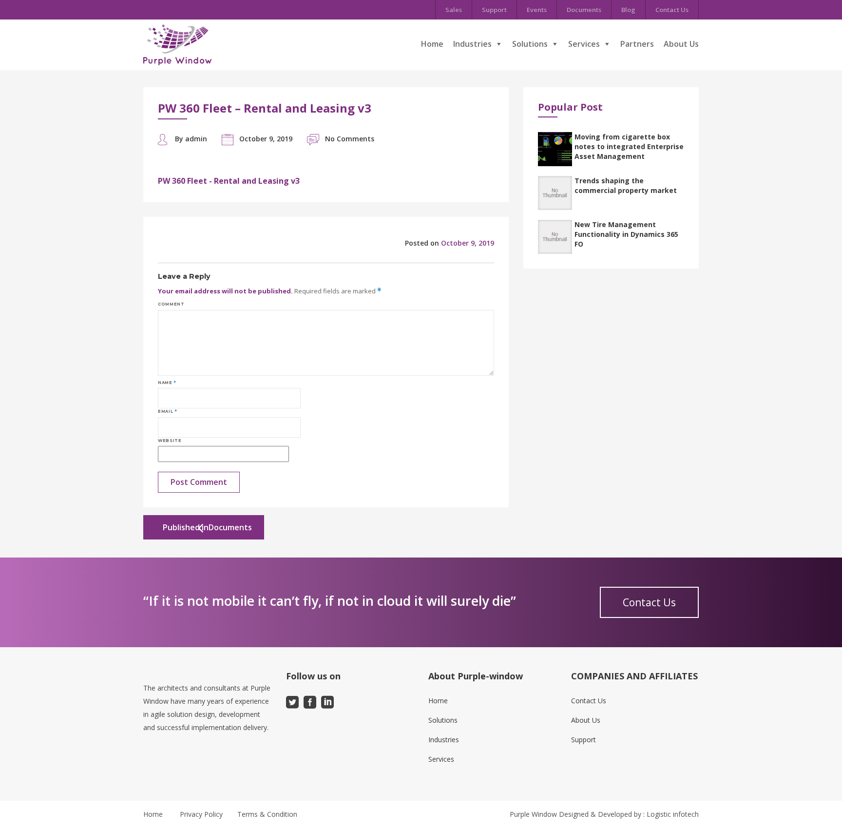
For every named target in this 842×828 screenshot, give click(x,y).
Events (537, 9)
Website (169, 440)
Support (494, 9)
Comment (171, 304)
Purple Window (533, 814)
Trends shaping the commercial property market (625, 185)
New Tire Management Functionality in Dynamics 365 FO (626, 234)
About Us (681, 44)
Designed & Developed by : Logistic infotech (629, 814)
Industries (472, 44)
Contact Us (672, 9)
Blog (628, 9)
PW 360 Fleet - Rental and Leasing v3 (229, 180)
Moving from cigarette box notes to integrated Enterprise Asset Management (629, 146)
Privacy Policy (201, 814)
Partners (637, 44)
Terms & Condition (267, 814)
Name (167, 382)
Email (167, 411)
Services (584, 44)
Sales (453, 9)
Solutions (530, 44)
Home (432, 44)
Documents (584, 9)
